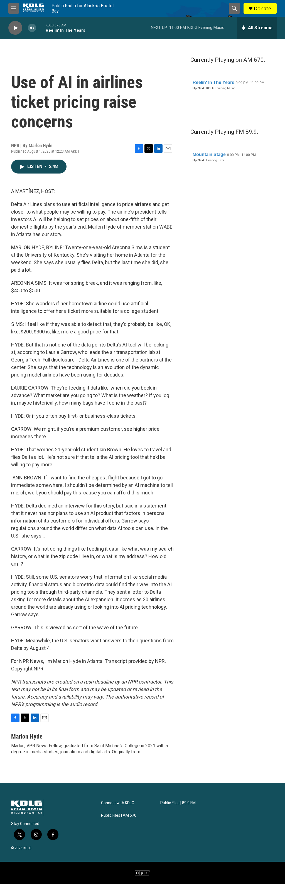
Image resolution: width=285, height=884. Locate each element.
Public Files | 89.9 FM (178, 803)
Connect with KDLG (117, 803)
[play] (15, 28)
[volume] (32, 28)
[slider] (41, 28)
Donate (262, 8)
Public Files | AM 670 (118, 815)
